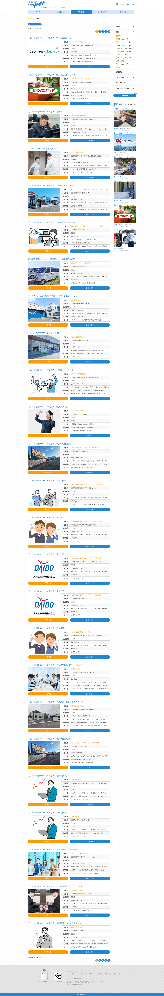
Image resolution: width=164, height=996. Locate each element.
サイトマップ (126, 974)
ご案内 (119, 974)
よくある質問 (102, 12)
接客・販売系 (122, 45)
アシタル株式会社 (78, 42)
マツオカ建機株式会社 (79, 115)
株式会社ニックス (78, 300)
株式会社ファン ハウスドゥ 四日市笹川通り (87, 226)
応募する (48, 66)
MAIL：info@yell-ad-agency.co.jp (75, 984)
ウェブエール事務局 (75, 978)
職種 (117, 32)
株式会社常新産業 (78, 706)
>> (109, 31)
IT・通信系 (121, 61)
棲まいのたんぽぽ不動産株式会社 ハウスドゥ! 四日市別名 (92, 189)
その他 (120, 67)
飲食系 (131, 45)
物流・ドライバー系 (124, 42)
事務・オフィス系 (123, 39)
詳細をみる (90, 66)
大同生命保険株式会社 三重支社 (82, 632)
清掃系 (127, 54)
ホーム (29, 18)
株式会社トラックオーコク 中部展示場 (85, 448)
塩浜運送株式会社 (78, 890)
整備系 (120, 58)
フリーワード (120, 83)
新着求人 (60, 12)
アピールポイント (122, 77)
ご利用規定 (123, 12)
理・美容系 (121, 51)
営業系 (120, 36)
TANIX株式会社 (77, 669)
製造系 (120, 48)
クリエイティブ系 (123, 64)
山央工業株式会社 (78, 337)
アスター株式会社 (78, 152)
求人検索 (81, 12)
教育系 (129, 51)
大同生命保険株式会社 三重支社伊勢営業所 (86, 558)
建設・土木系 (129, 58)
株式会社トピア (77, 780)
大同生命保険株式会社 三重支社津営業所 (86, 595)
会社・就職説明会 (89, 974)
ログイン (132, 4)
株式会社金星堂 (77, 411)
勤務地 (118, 26)
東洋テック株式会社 (78, 374)
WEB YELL (84, 994)
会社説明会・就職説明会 (127, 104)
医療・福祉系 (129, 48)
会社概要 (113, 974)
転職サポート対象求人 (123, 88)
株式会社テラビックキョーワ (82, 927)
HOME (38, 12)
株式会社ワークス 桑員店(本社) (82, 263)
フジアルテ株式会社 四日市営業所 (83, 853)
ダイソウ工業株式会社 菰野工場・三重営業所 (87, 484)
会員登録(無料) (122, 4)
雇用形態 (119, 72)
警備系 (120, 54)
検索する (129, 95)
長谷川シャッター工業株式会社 (82, 79)
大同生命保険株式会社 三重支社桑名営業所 (86, 521)
